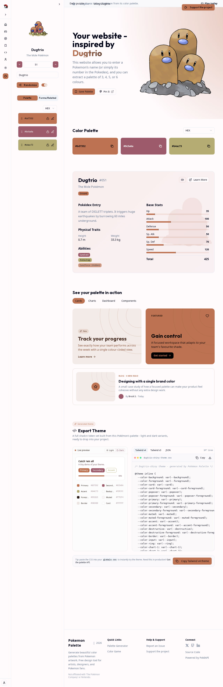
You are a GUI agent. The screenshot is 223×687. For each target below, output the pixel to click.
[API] (5, 52)
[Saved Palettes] (5, 45)
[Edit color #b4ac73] (53, 145)
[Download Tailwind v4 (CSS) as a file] (209, 457)
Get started (160, 355)
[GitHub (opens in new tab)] (192, 645)
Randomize (30, 85)
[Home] (5, 24)
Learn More (200, 179)
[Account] (5, 59)
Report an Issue (155, 645)
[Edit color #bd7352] (53, 118)
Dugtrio (84, 3)
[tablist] (37, 98)
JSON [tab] (168, 450)
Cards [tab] (78, 300)
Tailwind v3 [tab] (156, 450)
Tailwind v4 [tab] (140, 450)
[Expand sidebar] (5, 14)
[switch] (44, 85)
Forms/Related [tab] (47, 97)
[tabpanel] (37, 127)
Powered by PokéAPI (197, 657)
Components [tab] (128, 300)
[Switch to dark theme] (5, 68)
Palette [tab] (27, 97)
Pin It (106, 91)
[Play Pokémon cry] (182, 180)
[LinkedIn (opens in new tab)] (198, 645)
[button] (37, 118)
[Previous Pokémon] (19, 64)
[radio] (110, 450)
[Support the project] (5, 76)
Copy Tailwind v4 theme (195, 561)
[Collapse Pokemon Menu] (59, 4)
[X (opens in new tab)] (187, 645)
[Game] (5, 31)
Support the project (157, 651)
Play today (211, 3)
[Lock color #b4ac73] (48, 145)
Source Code (192, 652)
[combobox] (37, 75)
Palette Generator (117, 645)
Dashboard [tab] (108, 300)
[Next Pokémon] (55, 64)
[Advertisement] (143, 605)
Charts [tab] (92, 300)
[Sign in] (4, 683)
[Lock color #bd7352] (48, 118)
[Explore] (5, 38)
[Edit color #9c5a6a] (53, 132)
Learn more (85, 356)
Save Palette (86, 91)
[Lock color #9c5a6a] (48, 132)
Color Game (114, 651)
